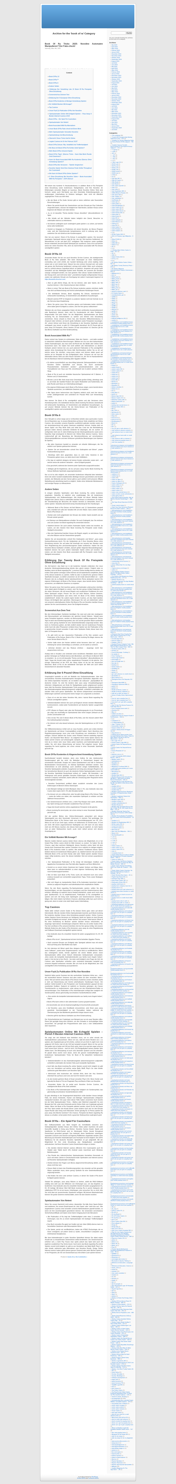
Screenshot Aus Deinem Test (59, 95)
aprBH (113, 296)
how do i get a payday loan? (120, 700)
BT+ (113, 426)
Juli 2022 (114, 106)
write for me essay (117, 1436)
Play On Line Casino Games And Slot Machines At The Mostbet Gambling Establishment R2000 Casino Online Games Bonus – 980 (121, 1234)
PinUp (113, 1225)
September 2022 (117, 102)
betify (113, 403)
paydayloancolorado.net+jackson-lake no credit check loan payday (121, 1103)
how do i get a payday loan (120, 698)
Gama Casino (116, 666)
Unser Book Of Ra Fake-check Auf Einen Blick (65, 129)
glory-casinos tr (116, 677)
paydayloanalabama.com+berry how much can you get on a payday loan (122, 920)
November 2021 (116, 115)
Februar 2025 (116, 50)
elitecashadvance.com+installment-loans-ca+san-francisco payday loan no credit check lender (121, 589)
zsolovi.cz (114, 1450)
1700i (113, 175)
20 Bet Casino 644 (117, 234)
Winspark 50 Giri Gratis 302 (120, 1434)
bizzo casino (115, 414)
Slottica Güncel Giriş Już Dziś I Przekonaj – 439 (120, 1355)
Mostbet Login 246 (117, 799)
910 (113, 275)
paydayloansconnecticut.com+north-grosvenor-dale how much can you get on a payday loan (122, 1191)
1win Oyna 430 (116, 194)
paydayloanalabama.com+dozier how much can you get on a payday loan (121, 940)
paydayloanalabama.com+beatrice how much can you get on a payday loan (121, 917)
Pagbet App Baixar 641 (119, 877)
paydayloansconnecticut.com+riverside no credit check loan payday (122, 1196)
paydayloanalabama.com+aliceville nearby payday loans (121, 908)
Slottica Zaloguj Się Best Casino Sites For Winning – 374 (121, 1366)
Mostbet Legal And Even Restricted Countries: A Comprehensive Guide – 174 (122, 793)
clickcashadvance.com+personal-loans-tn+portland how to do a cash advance (121, 553)
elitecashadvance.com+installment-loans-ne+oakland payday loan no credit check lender (121, 603)
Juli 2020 (114, 129)
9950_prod (115, 287)
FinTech (114, 650)
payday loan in (116, 887)
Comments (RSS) (93, 1478)
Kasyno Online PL (117, 727)
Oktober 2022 (116, 100)
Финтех (114, 1459)
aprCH (113, 302)
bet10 (113, 394)
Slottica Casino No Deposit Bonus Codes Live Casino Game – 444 (121, 1339)
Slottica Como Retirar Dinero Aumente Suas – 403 (119, 1351)
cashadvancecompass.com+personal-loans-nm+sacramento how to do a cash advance (122, 465)
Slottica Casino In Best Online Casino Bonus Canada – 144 (120, 1329)
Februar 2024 (116, 72)
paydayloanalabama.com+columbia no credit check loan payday (122, 933)
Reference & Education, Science (121, 1266)
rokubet (114, 1275)
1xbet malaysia (116, 220)
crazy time (115, 563)
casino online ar (116, 488)
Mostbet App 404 (117, 775)
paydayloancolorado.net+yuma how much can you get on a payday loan (122, 1158)
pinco (113, 1219)
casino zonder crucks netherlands (122, 494)
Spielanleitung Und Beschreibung (61, 135)
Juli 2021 (114, 120)
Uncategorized (116, 1398)
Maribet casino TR (117, 759)
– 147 (113, 155)
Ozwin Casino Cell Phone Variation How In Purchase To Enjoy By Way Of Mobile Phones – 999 (122, 862)
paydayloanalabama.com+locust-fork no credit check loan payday (122, 990)
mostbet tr (115, 820)
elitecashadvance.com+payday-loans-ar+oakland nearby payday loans (122, 620)
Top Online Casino (117, 1390)
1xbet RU (114, 225)
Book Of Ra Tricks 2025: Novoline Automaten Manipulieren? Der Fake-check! (74, 45)
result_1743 (115, 1267)
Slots (113, 1292)
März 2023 (115, 91)
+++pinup (114, 149)
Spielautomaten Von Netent (58, 122)
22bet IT (114, 244)
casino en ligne (116, 479)
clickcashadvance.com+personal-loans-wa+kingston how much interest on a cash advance (122, 558)
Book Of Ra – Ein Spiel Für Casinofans (62, 119)
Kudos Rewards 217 (118, 750)
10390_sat (115, 169)
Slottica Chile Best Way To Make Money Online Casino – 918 (121, 1348)
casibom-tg (115, 476)
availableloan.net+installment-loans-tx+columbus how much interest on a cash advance (122, 340)
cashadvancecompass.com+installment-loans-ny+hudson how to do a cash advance (122, 453)
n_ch (113, 838)
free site (114, 663)
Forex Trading (116, 656)
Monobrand (115, 771)
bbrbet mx (115, 389)
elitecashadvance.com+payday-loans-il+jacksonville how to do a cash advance (122, 626)
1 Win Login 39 (116, 162)
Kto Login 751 (116, 740)
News (113, 833)
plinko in (114, 1241)
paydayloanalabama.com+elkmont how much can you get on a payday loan (121, 945)
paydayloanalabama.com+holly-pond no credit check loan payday (122, 983)
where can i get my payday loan (121, 1423)
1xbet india (115, 214)
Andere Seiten (54, 86)
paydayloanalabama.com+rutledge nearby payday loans (121, 1026)
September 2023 (117, 81)
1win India (115, 189)
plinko (113, 1240)
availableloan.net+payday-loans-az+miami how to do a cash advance (121, 349)
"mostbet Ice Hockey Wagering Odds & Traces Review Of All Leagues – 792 (122, 141)
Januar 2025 (115, 52)
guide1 (114, 688)
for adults (114, 654)
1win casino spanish (118, 185)
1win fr (114, 187)
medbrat (114, 764)
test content (115, 1388)
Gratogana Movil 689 (118, 682)
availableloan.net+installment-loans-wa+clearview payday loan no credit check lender (122, 345)
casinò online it (116, 490)
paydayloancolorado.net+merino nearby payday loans (121, 1128)
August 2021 (115, 118)
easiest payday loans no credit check (123, 584)
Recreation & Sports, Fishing (120, 1261)
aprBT (113, 298)
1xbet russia (115, 227)
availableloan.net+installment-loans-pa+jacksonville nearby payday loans (122, 335)
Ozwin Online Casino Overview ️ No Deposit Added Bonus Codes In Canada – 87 (121, 872)
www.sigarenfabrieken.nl (119, 1446)
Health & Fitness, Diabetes (120, 691)
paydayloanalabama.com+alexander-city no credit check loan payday (122, 905)
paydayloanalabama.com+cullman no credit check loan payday (121, 936)
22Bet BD (115, 243)
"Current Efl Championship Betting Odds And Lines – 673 (121, 137)
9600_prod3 (115, 278)
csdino (114, 570)
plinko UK (114, 1243)
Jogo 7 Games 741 (117, 724)
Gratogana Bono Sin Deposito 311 (122, 679)
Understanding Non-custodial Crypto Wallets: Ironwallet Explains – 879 (122, 1401)
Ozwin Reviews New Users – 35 (121, 875)
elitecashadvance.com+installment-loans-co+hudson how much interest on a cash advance (121, 594)
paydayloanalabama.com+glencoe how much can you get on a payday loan (121, 957)
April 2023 (115, 90)
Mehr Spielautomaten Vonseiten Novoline (63, 132)
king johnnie (115, 733)
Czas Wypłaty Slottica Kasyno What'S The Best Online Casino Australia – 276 (120, 573)
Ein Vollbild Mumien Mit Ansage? (60, 104)
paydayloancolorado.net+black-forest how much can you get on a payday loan (122, 1066)
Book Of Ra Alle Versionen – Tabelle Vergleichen (66, 165)
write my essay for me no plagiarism (122, 1438)
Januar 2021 (115, 126)
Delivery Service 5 (117, 579)
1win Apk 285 (116, 178)
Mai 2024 (114, 66)
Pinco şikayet (116, 1223)
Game (113, 670)
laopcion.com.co (116, 754)
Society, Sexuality (117, 1374)
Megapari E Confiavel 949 (119, 766)
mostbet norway (116, 801)
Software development (118, 1377)
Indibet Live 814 (116, 713)
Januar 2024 (115, 73)
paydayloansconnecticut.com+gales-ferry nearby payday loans (122, 1179)
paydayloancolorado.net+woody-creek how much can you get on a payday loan (121, 1154)
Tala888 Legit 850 (117, 1384)
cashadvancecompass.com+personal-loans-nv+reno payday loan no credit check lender (122, 471)
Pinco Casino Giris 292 (118, 1221)
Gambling (114, 668)
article (113, 314)
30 (112, 253)
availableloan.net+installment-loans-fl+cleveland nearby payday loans (122, 322)
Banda (114, 381)
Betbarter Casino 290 (118, 399)
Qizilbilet (114, 1253)
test (113, 1386)
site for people (116, 1284)
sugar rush (115, 1379)
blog (113, 416)
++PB (113, 151)
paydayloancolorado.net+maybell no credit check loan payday (122, 1122)
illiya (113, 712)
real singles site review (118, 1259)
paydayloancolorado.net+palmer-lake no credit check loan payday (122, 1136)
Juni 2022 (115, 108)
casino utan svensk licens (119, 492)
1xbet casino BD (116, 209)
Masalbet (114, 763)
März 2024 (115, 70)
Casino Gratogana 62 (118, 483)
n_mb (113, 840)
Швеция (114, 1466)
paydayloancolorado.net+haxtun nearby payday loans (121, 1100)
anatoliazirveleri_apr (118, 295)
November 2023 (116, 77)
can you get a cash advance (120, 428)
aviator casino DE (117, 369)
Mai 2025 (114, 45)
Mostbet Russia (116, 805)
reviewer (114, 1271)
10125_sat (115, 164)
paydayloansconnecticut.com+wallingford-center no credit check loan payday (123, 1204)
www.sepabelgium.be (118, 1444)
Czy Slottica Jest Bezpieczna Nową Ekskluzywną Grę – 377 (122, 577)
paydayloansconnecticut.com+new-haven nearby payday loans (122, 1187)
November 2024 (116, 55)
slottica (114, 1296)
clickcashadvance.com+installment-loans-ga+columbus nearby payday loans (121, 512)
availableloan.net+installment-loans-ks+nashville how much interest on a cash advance (122, 331)
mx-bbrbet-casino (117, 827)
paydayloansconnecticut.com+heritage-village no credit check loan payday (122, 1184)
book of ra (71, 1257)
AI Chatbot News (117, 293)
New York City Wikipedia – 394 (121, 831)
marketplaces (116, 761)
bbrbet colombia (116, 387)
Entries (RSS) (81, 1478)
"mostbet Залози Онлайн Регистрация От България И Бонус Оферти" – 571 (121, 146)
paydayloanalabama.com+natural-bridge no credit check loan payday (121, 1009)
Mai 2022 (114, 109)
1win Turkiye (115, 196)
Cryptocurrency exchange (119, 568)
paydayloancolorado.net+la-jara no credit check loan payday (121, 1109)
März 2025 (115, 48)
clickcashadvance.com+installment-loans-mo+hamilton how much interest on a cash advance (122, 521)
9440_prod (115, 277)
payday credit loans (117, 884)
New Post (114, 829)
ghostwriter (115, 675)
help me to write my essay (119, 693)
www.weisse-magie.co (118, 1448)
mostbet (114, 773)
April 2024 (115, 68)
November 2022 (116, 99)
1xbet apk (115, 202)
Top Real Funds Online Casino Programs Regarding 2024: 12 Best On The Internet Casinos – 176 (121, 1393)
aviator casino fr (116, 371)
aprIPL (114, 304)
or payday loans (116, 853)
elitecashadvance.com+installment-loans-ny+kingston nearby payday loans (121, 608)
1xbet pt (114, 223)
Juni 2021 (115, 122)
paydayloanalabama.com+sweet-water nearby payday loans (121, 1037)
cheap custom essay (118, 505)
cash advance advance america (121, 430)
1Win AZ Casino (116, 180)
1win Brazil (115, 184)
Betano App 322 (116, 396)
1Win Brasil (115, 182)
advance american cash (119, 291)
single (113, 1280)
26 (112, 246)
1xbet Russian (116, 229)
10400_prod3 (116, 171)
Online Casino (116, 845)
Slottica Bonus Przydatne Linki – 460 (123, 1312)
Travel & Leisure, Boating (119, 1396)
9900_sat (114, 286)
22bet (113, 241)
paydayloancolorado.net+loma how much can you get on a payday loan (122, 1117)
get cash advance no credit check (122, 674)
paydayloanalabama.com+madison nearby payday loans (121, 993)
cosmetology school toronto (120, 561)
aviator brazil (115, 367)
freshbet (114, 665)
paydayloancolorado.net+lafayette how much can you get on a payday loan (121, 1113)
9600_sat (114, 280)
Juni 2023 (115, 86)
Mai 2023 (114, 88)
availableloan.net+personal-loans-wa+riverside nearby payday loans (121, 358)
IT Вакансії (115, 720)
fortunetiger (115, 659)
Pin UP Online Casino (118, 1216)
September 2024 (117, 59)
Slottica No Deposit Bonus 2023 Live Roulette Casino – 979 (122, 1363)
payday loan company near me (121, 886)
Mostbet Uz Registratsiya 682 (120, 822)
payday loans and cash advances (122, 889)
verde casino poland (118, 1407)
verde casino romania (118, 1409)
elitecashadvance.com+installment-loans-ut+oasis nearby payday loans (121, 616)
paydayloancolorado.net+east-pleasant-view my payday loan (120, 1080)
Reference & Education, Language (122, 1262)
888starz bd (115, 273)
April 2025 (115, 46)
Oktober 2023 (116, 79)
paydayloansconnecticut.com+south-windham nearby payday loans (122, 1199)
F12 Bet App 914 (117, 638)
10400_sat (115, 173)
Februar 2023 (116, 93)
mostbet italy (115, 789)
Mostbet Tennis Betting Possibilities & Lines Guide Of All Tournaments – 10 (122, 816)
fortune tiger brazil (117, 657)
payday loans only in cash (119, 901)
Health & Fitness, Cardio (119, 689)
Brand (113, 423)
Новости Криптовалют (118, 1457)
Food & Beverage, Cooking (120, 652)
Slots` (113, 1294)
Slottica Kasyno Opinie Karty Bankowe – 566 (120, 1358)
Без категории (116, 1452)
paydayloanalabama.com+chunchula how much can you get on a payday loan (122, 926)
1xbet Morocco (116, 221)
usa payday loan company (119, 1403)
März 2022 (115, 111)
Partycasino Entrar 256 (118, 882)
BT (112, 425)
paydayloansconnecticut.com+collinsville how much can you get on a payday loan (122, 1169)
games (114, 672)
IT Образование (117, 722)
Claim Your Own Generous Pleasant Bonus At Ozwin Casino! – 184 (122, 507)
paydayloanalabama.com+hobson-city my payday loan (121, 980)
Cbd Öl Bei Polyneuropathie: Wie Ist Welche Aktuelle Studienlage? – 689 (122, 498)
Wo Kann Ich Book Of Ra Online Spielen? (63, 173)
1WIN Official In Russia (118, 193)
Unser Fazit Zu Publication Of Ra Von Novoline (65, 110)
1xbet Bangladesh (117, 205)
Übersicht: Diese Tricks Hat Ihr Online (62, 138)
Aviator (114, 365)
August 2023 (115, 82)
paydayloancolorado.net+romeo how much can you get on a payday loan (122, 1144)
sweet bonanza (116, 1381)
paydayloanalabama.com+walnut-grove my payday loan (121, 1041)
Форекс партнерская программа (122, 1464)
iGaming (114, 710)
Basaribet (114, 385)
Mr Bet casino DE (117, 824)
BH (113, 408)
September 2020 (117, 127)
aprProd (114, 309)
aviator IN (114, 372)
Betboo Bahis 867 (117, 401)
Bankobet (115, 383)
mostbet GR (115, 786)
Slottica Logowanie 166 (119, 1360)
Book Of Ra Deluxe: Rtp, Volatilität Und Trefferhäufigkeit (68, 145)
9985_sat (114, 289)
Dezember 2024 (116, 54)
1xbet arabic (115, 203)
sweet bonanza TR (117, 1383)
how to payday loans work (119, 708)
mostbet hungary (117, 788)
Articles (114, 316)
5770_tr (114, 258)
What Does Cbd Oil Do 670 (120, 1417)
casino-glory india (117, 495)
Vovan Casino (116, 1410)
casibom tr (115, 474)
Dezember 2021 (116, 113)
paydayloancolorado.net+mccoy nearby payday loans (121, 1125)
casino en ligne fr (117, 481)
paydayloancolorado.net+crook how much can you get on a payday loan (122, 1076)
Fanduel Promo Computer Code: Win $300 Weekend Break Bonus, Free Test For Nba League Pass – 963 (122, 645)
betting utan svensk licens (119, 405)
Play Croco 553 (116, 1228)
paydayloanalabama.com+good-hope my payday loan (121, 961)
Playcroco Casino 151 (118, 1238)
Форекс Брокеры (117, 1461)
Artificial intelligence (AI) (119, 318)
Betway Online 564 (117, 407)
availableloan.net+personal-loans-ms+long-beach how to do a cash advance (121, 354)
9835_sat (114, 284)
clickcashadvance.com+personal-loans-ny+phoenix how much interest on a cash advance (121, 549)
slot (113, 1290)
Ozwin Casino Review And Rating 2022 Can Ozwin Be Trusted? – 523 (121, 866)
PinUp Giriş (115, 1226)
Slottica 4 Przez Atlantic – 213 (120, 1304)
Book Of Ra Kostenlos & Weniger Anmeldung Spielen (67, 101)
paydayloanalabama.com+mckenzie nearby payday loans (122, 996)
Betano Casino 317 (117, 398)
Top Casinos (53, 107)
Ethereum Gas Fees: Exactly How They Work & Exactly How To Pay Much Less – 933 (121, 635)
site (113, 1282)
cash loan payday (117, 442)
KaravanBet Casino (117, 726)
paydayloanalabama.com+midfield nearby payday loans (121, 999)
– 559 (113, 157)
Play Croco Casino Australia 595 (121, 1230)
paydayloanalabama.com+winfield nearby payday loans (121, 1055)
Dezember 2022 (116, 97)
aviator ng (115, 378)
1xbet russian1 (116, 230)
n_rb (113, 844)
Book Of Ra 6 (53, 83)
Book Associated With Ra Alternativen (62, 125)
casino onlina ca (116, 485)
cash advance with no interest (120, 438)
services (114, 1278)
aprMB (114, 305)
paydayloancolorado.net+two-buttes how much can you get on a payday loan (122, 1149)
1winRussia (115, 200)
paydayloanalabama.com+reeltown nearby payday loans (121, 1017)
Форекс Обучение (117, 1462)
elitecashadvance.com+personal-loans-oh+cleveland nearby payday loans (121, 631)
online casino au (116, 847)
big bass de (115, 412)
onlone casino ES (117, 849)
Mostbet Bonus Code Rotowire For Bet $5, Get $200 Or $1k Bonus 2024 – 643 (122, 783)
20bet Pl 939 (115, 239)
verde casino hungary (118, 1405)
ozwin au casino (116, 859)
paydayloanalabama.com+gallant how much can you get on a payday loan (121, 953)
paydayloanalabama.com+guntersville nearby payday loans (122, 969)
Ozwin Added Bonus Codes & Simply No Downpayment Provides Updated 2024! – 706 (122, 856)
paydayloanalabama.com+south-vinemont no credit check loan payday (122, 1033)
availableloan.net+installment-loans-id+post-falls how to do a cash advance (122, 326)
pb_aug (114, 1208)
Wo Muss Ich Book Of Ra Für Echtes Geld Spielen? (67, 148)
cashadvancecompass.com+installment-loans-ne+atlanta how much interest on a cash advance (122, 447)
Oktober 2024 (116, 57)
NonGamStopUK (117, 835)
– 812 (113, 158)
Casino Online (116, 486)
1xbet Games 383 (117, 212)
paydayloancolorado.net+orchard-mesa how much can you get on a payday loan (121, 1132)
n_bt (113, 836)
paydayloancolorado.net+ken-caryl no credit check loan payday (121, 1106)
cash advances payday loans (120, 440)
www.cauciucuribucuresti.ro (120, 1441)
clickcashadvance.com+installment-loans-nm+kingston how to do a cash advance (121, 530)
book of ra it (115, 419)
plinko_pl (114, 1245)
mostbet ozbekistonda (118, 803)
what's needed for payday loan (121, 1421)
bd (112, 390)
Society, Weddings (117, 1375)
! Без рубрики (116, 135)
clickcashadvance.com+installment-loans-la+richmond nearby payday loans (121, 516)
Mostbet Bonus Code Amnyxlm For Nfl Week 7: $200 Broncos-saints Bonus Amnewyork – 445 (121, 778)
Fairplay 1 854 (116, 642)
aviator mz (115, 376)
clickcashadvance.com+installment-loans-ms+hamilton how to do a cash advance (121, 526)
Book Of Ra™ (54, 80)
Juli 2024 (114, 63)
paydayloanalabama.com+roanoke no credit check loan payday (121, 1023)
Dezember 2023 (116, 75)
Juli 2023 (114, 84)
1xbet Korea (115, 216)
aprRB (113, 311)
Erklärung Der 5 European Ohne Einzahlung (64, 98)
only (113, 851)
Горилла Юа (115, 1453)
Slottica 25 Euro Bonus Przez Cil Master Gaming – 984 (121, 1301)
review (113, 1269)
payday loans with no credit (120, 902)
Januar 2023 (115, 95)
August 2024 (115, 61)
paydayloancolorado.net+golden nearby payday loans (121, 1096)
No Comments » (81, 1257)
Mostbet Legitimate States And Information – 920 (120, 796)
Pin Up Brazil (115, 1214)
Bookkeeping (116, 421)
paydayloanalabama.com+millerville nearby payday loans (122, 1003)
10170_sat (115, 166)
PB (113, 1207)
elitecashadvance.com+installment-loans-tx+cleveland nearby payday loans (121, 612)
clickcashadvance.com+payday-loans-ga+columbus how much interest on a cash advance (122, 539)
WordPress (94, 1476)
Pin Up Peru (115, 1217)
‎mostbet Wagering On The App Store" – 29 (119, 1468)
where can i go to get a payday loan (122, 1424)
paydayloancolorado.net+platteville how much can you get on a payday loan (121, 1140)
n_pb (113, 842)
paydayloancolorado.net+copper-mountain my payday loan (121, 1072)
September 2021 (117, 117)
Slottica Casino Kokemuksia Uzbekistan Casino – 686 (119, 1335)
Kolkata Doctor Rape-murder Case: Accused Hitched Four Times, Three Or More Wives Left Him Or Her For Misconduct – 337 (122, 737)
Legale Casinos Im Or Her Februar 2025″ (63, 141)
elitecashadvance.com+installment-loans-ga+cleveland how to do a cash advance (122, 598)
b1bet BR (114, 380)
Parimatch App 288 (117, 878)
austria (114, 320)
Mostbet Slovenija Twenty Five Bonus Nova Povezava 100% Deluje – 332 (122, 813)
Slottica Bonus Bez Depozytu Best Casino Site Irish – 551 (121, 1310)
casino (114, 477)
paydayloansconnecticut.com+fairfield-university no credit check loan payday (122, 1174)
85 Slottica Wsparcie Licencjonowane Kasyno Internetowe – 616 (122, 270)
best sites (114, 392)
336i (113, 255)
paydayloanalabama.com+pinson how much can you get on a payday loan (121, 1013)
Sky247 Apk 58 (116, 1289)
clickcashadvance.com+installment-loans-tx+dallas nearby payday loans (121, 534)
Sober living (115, 1372)
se (112, 1276)
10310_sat (115, 167)
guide (113, 686)
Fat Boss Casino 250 (118, 648)
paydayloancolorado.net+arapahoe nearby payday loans (122, 1061)
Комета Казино (116, 1455)
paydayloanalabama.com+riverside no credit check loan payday (121, 1020)
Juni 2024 (115, 64)
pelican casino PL (117, 1210)
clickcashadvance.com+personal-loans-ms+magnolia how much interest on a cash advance (122, 544)
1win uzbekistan (116, 198)
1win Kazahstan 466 (118, 191)
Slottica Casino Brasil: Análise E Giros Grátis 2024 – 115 (121, 1322)
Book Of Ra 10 (54, 76)
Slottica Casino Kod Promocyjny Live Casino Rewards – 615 (122, 1332)
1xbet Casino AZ (116, 207)
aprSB (113, 313)
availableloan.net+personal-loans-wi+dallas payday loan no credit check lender (122, 362)
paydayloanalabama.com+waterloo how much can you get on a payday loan (121, 1048)
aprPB (113, 307)
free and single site (117, 661)
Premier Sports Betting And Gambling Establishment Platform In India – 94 (121, 1250)
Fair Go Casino (116, 640)
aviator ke (115, 374)
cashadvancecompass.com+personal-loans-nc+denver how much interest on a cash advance (122, 459)
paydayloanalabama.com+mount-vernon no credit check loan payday (121, 1006)
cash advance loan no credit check (122, 432)
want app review (116, 1412)
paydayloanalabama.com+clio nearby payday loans (120, 930)
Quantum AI (115, 1255)
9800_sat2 (115, 282)
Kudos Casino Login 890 (119, 742)
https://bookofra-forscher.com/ (55, 279)
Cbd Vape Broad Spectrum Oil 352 (122, 502)
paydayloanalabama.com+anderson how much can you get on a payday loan (122, 912)
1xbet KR (114, 218)
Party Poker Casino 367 (119, 880)
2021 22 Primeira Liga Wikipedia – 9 (122, 236)
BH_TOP (114, 410)
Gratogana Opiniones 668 (119, 684)
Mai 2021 (114, 124)
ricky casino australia (118, 1273)
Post (113, 1247)
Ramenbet (115, 1257)
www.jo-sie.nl (115, 1443)
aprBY (113, 300)
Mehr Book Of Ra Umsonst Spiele (61, 151)
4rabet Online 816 (117, 257)
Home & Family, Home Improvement (122, 695)
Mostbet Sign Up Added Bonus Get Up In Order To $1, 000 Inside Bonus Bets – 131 (122, 808)
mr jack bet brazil (117, 826)
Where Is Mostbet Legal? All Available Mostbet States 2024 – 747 (122, 1428)
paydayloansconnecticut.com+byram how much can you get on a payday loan (122, 1163)
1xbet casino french (117, 211)
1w (112, 176)
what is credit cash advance (120, 1419)
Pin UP (114, 1212)
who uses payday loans (119, 1432)
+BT (113, 153)
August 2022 (115, 104)
